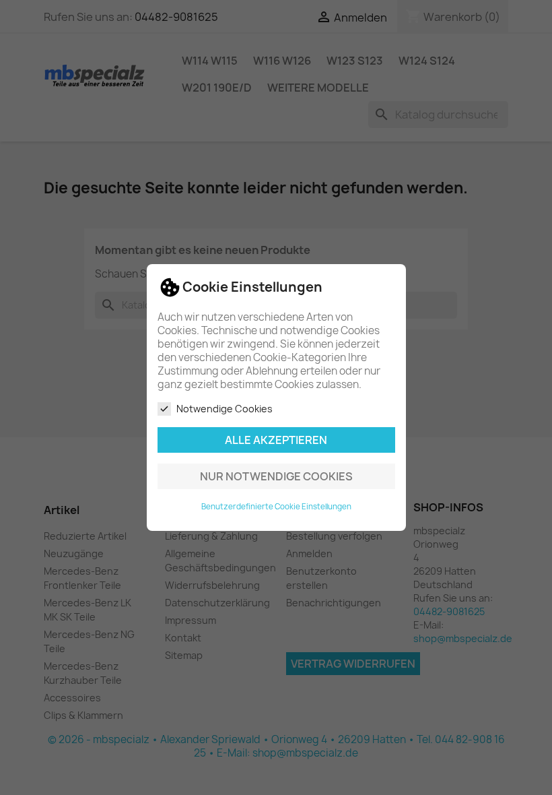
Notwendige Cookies (224, 408)
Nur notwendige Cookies (276, 476)
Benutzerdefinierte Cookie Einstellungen (276, 506)
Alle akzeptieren (276, 440)
